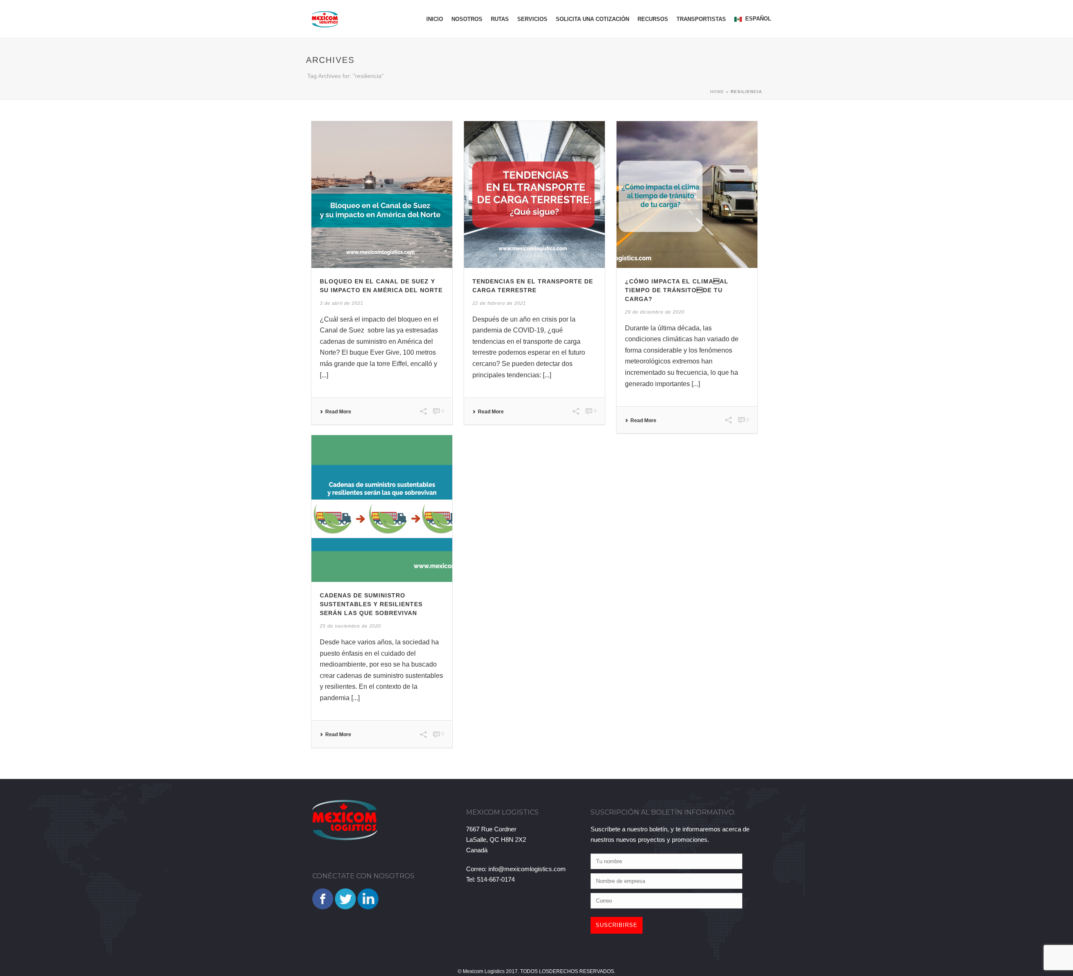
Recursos (653, 19)
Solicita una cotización (592, 19)
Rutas (500, 19)
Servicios (532, 19)
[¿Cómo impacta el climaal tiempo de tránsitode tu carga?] (687, 194)
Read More (338, 411)
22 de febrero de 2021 (499, 303)
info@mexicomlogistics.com (527, 868)
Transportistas (701, 19)
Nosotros (466, 19)
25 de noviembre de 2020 (350, 625)
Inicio (434, 19)
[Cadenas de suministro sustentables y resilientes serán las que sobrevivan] (381, 508)
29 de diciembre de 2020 (654, 311)
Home (717, 91)
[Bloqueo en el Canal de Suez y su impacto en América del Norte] (381, 194)
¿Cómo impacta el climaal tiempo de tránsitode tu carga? (676, 290)
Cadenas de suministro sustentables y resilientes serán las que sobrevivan (371, 604)
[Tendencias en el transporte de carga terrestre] (534, 194)
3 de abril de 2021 (341, 303)
